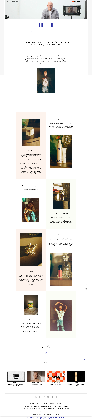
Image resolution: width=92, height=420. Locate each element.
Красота (14, 382)
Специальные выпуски (14, 31)
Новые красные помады (56, 384)
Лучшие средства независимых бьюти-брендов (16, 385)
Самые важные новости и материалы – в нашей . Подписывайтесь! (46, 346)
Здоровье (38, 382)
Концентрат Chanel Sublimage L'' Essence (76, 385)
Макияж (58, 382)
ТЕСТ (47, 362)
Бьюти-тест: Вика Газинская (36, 384)
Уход (18, 382)
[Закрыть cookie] (74, 418)
